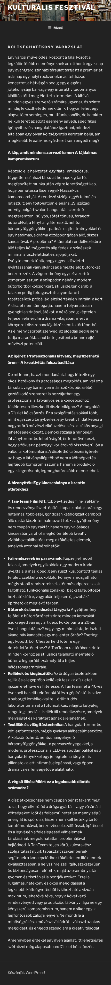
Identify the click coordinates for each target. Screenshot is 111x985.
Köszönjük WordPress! (26, 972)
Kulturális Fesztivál (51, 7)
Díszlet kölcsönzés (76, 946)
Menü (58, 28)
